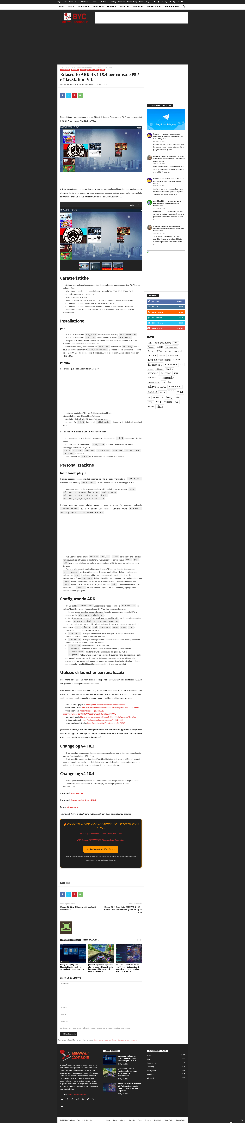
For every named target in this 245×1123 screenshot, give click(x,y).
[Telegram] (174, 2)
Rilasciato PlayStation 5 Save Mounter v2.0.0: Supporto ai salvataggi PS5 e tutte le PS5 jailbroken (168, 136)
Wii (176, 402)
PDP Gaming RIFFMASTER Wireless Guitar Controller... (100, 840)
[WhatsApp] (80, 95)
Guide (77, 2)
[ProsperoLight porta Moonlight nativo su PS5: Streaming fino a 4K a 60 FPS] (73, 953)
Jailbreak (159, 369)
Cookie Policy (144, 2)
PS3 (171, 392)
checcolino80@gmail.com (78, 1094)
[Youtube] (182, 2)
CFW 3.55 (168, 351)
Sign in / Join (62, 2)
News (83, 70)
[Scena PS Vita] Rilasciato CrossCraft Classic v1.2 (78, 908)
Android (151, 347)
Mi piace (180, 301)
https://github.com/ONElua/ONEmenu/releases (105, 705)
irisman (150, 369)
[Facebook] (158, 2)
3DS (150, 343)
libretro (169, 369)
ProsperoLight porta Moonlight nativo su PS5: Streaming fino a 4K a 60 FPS (72, 967)
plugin (163, 392)
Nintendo (150, 1074)
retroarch (158, 397)
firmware (155, 364)
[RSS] (170, 2)
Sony (102, 70)
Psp (149, 397)
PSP (96, 70)
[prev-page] (137, 940)
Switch (177, 397)
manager (153, 373)
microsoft (166, 373)
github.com (72, 807)
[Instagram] (162, 2)
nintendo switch (153, 382)
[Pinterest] (74, 95)
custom (152, 355)
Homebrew (69, 67)
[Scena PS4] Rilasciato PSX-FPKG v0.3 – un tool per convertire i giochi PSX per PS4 (123, 910)
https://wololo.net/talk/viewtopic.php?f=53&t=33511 (103, 720)
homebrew (171, 364)
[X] (178, 2)
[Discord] (154, 2)
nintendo (166, 378)
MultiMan (152, 378)
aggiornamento (163, 343)
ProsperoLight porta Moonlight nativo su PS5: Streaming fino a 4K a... (128, 1058)
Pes (169, 382)
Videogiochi (151, 1071)
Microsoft (150, 1078)
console (178, 351)
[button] (184, 6)
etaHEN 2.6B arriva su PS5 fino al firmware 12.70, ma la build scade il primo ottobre (169, 159)
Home (71, 2)
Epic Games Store (159, 359)
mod (176, 373)
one (163, 382)
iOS (181, 364)
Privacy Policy (132, 2)
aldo (176, 343)
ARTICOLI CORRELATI (70, 940)
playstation (157, 386)
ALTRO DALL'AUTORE (91, 940)
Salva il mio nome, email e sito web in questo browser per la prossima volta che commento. (97, 1028)
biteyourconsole (171, 347)
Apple (160, 347)
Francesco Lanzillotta (160, 156)
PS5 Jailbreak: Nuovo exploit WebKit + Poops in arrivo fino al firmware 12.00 (167, 203)
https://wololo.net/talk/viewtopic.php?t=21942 (106, 723)
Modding (113, 2)
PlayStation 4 (152, 392)
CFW (159, 351)
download (162, 355)
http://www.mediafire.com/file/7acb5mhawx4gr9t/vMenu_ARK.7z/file (110, 708)
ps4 (180, 392)
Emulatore (173, 355)
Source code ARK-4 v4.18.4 (83, 800)
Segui (181, 307)
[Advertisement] (141, 17)
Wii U (151, 406)
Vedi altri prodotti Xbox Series (101, 849)
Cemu (151, 351)
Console (94, 2)
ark (68, 883)
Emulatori (121, 2)
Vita (158, 401)
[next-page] (140, 940)
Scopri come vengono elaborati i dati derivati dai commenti (115, 1040)
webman (168, 402)
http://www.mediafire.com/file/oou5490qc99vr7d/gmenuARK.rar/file (108, 717)
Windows (84, 2)
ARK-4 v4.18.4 (77, 793)
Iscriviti (180, 328)
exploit (176, 360)
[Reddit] (166, 2)
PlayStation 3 (175, 386)
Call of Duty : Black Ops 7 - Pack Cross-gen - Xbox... (101, 834)
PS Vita (90, 70)
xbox (160, 406)
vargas (150, 402)
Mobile (103, 2)
